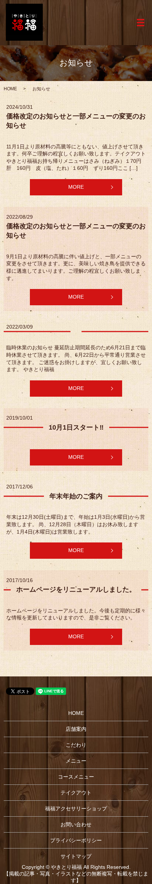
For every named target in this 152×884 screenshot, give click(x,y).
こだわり (76, 745)
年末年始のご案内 (76, 496)
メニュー (76, 761)
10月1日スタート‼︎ (76, 427)
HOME (10, 88)
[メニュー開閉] (140, 22)
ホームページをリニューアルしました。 (76, 589)
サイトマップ (76, 856)
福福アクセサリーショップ (76, 808)
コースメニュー (76, 777)
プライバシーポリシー (76, 840)
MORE (76, 187)
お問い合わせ (76, 824)
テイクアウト (76, 793)
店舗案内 (76, 729)
